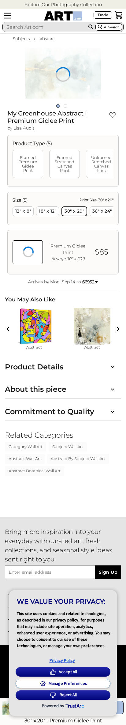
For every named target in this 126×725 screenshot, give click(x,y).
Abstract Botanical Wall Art (35, 470)
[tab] (28, 164)
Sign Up (108, 572)
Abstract (47, 38)
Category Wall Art (26, 446)
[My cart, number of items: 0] (119, 15)
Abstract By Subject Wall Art (78, 458)
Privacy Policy (62, 660)
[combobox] (44, 27)
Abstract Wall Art (25, 458)
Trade (103, 15)
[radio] (23, 211)
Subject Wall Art (67, 446)
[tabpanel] (63, 233)
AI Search (112, 27)
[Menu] (7, 16)
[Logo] (63, 16)
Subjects (21, 38)
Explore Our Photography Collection (63, 4)
